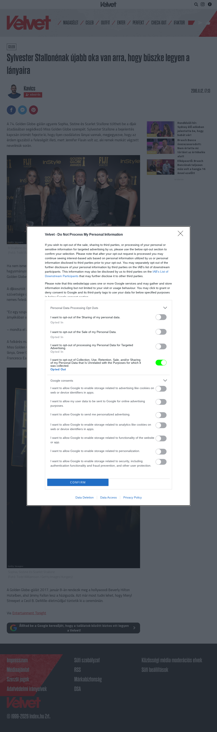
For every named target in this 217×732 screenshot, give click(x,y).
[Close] (182, 235)
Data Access (108, 497)
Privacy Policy (132, 497)
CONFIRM (78, 482)
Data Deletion (84, 497)
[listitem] (108, 308)
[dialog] (108, 366)
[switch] (161, 317)
